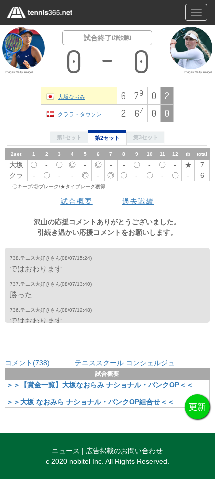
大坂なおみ (72, 96)
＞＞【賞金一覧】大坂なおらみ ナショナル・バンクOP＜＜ (100, 385)
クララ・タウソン (79, 114)
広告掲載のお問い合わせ (124, 451)
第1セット (69, 137)
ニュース (66, 451)
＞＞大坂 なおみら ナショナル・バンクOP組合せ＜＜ (90, 402)
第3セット (146, 137)
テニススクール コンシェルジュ (125, 363)
